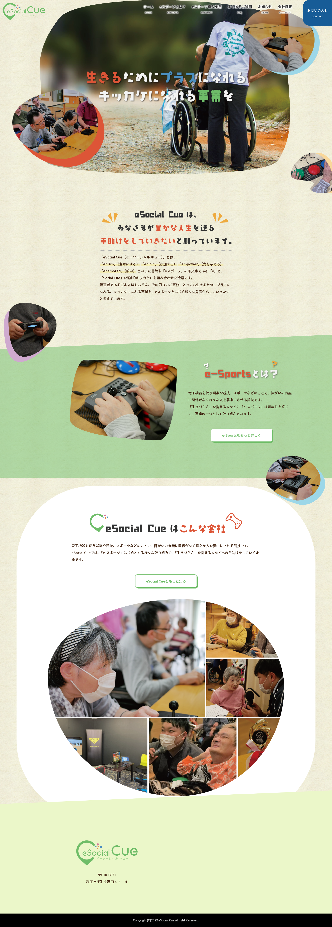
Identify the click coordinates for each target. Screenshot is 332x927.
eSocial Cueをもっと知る (166, 580)
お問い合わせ (317, 13)
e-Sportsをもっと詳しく (241, 435)
